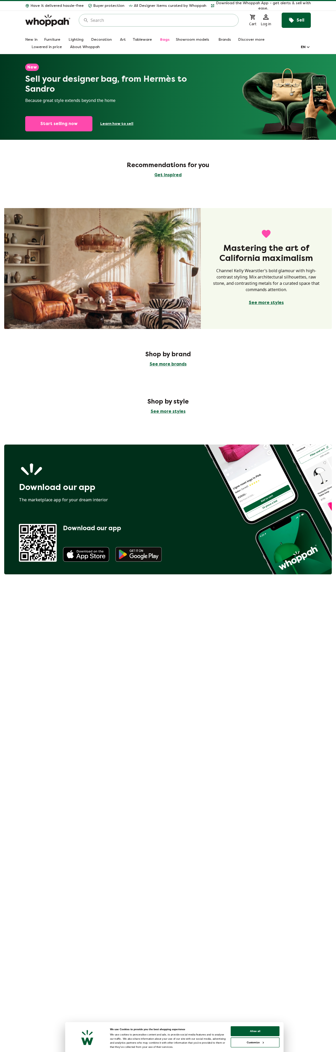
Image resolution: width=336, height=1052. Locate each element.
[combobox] (162, 20)
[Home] (47, 20)
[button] (261, 6)
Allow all (255, 1031)
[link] (86, 554)
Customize (253, 1042)
